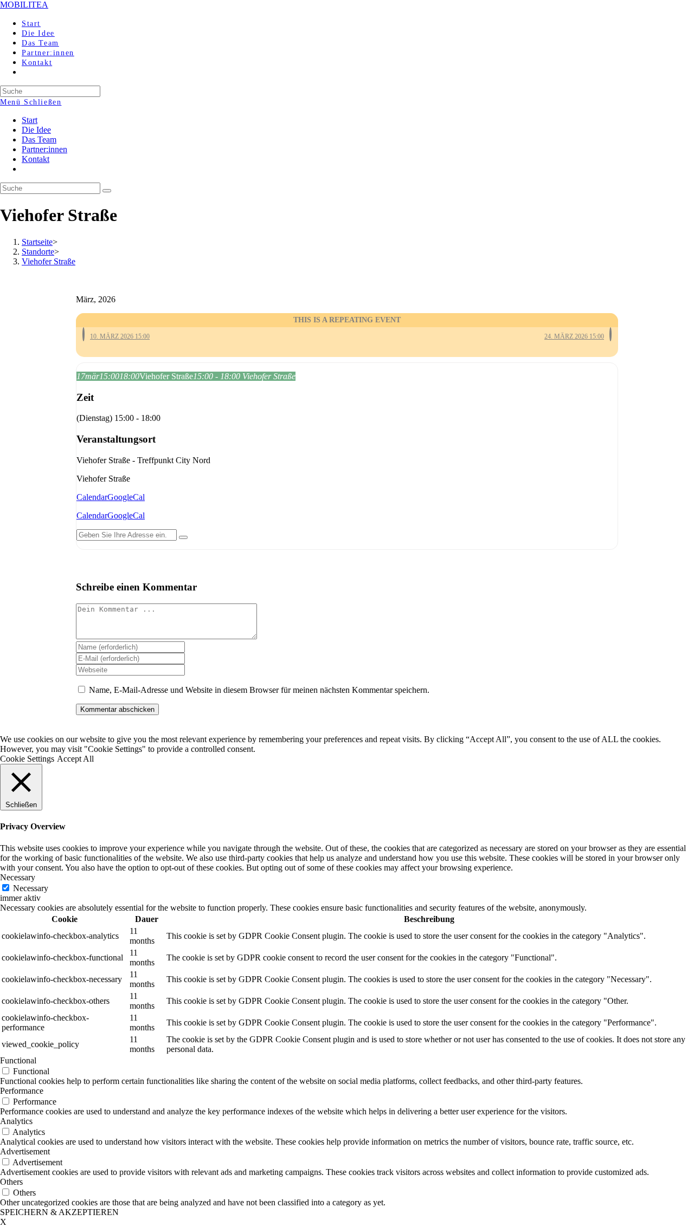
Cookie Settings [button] (27, 758)
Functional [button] (18, 1060)
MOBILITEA (24, 4)
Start (29, 120)
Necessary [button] (17, 877)
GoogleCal (126, 497)
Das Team (39, 139)
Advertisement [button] (25, 1151)
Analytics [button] (16, 1121)
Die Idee (36, 129)
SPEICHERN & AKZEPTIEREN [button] (59, 1212)
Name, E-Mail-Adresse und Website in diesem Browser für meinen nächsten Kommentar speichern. (259, 689)
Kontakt (35, 159)
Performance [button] (21, 1090)
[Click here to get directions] (183, 537)
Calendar (91, 497)
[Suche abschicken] (106, 190)
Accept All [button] (75, 758)
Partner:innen (44, 149)
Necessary (30, 888)
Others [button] (11, 1181)
